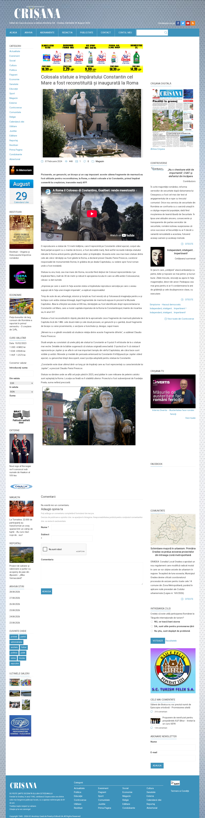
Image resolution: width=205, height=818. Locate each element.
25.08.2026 (14, 610)
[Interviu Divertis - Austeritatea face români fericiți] (173, 391)
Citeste (189, 244)
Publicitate (86, 32)
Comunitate (15, 112)
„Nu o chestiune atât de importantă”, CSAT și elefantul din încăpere (181, 173)
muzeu (22, 658)
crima (13, 658)
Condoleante (15, 154)
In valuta (13, 387)
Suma (12, 395)
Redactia (67, 32)
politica (14, 653)
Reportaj (13, 140)
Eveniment (14, 56)
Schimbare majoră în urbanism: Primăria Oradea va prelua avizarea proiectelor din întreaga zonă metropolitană (173, 552)
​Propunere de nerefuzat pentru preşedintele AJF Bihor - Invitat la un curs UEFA (179, 720)
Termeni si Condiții (180, 791)
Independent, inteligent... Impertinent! (168, 312)
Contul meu (125, 32)
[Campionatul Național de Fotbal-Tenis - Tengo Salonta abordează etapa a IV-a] (14, 682)
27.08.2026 (14, 598)
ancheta (14, 647)
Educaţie (13, 89)
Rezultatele (171, 640)
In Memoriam (24, 170)
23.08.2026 (14, 622)
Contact (106, 32)
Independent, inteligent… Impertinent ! (168, 308)
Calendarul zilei (16, 121)
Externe (13, 103)
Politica (13, 70)
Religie (12, 117)
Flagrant (13, 74)
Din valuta (14, 378)
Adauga (157, 765)
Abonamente (47, 32)
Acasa (13, 32)
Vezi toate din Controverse (180, 318)
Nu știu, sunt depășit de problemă (172, 631)
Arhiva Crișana (158, 149)
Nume (45, 527)
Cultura (13, 65)
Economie (14, 79)
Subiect (45, 536)
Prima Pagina (15, 149)
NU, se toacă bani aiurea (167, 621)
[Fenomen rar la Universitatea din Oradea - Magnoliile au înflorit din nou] (26, 704)
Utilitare (13, 126)
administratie (16, 642)
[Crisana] (38, 13)
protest (14, 636)
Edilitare (13, 135)
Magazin (13, 98)
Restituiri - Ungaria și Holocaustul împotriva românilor (20, 255)
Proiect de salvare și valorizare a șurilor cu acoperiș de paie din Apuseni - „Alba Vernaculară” (20, 572)
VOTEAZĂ (158, 640)
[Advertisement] (173, 345)
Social (12, 60)
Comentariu (46, 559)
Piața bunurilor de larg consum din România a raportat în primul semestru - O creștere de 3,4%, (20, 323)
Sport (12, 93)
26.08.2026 (14, 604)
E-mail (154, 752)
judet (23, 653)
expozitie (15, 663)
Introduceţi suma (18, 367)
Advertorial (14, 159)
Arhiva (28, 32)
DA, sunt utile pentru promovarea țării (174, 626)
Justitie (13, 131)
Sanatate (13, 84)
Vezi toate (190, 418)
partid (23, 636)
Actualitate (14, 51)
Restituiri (13, 145)
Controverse (15, 107)
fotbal (23, 647)
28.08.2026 (14, 591)
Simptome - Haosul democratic (165, 304)
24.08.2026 (14, 616)
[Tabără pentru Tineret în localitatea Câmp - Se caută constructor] (14, 693)
